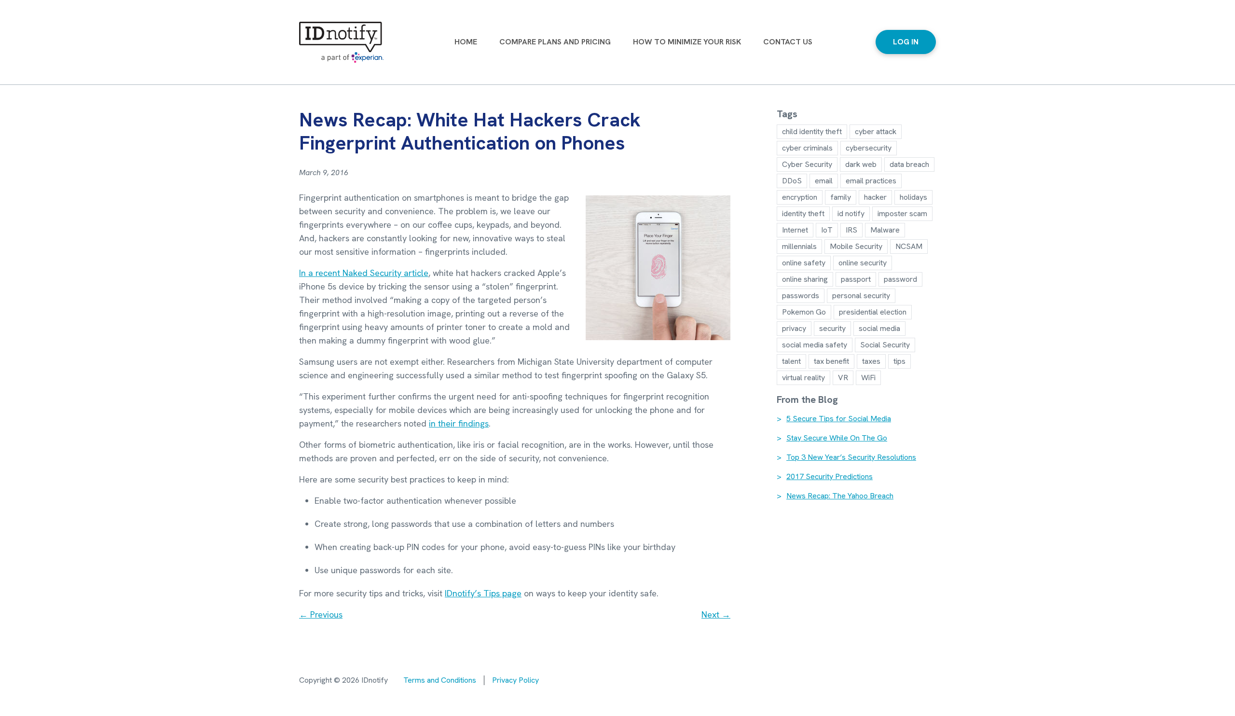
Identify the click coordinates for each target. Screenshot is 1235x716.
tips (899, 361)
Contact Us (787, 42)
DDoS (792, 181)
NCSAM (908, 246)
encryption (799, 197)
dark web (861, 164)
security (832, 328)
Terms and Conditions (439, 680)
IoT (827, 230)
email (824, 181)
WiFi (868, 377)
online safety (803, 263)
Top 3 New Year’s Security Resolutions (851, 457)
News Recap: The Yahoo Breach (839, 496)
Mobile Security (856, 246)
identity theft (803, 213)
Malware (885, 230)
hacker (875, 197)
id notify (850, 213)
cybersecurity (869, 148)
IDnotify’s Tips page (483, 593)
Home (465, 42)
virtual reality (803, 377)
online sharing (805, 279)
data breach (909, 164)
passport (856, 279)
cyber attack (875, 131)
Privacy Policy (515, 680)
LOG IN (906, 42)
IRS (851, 230)
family (840, 197)
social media (879, 328)
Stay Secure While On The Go (836, 438)
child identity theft (812, 131)
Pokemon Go (804, 312)
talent (791, 361)
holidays (913, 197)
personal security (861, 295)
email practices (871, 181)
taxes (871, 361)
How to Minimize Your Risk (687, 42)
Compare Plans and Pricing (555, 42)
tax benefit (831, 361)
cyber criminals (807, 148)
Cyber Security (807, 164)
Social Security (885, 345)
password (900, 279)
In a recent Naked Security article (363, 272)
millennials (799, 246)
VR (843, 377)
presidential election (872, 312)
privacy (794, 328)
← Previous (321, 614)
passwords (800, 295)
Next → (715, 614)
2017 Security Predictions (829, 477)
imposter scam (902, 213)
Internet (795, 230)
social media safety (814, 345)
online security (862, 263)
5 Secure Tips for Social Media (838, 419)
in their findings (459, 423)
